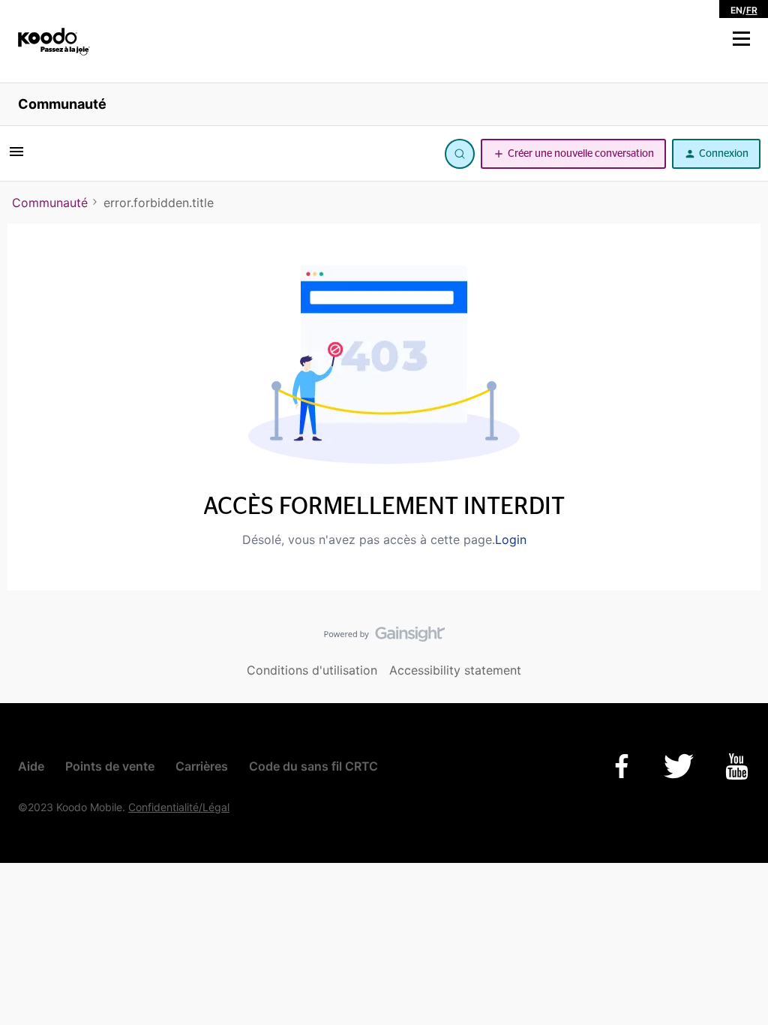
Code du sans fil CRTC (313, 766)
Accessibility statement (455, 670)
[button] (741, 39)
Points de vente (109, 766)
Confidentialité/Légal (179, 807)
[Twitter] (679, 766)
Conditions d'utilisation (312, 670)
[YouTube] (737, 766)
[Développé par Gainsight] (384, 638)
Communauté (62, 104)
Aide (31, 766)
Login (510, 539)
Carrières (202, 766)
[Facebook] (622, 766)
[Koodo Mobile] (54, 42)
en (736, 10)
